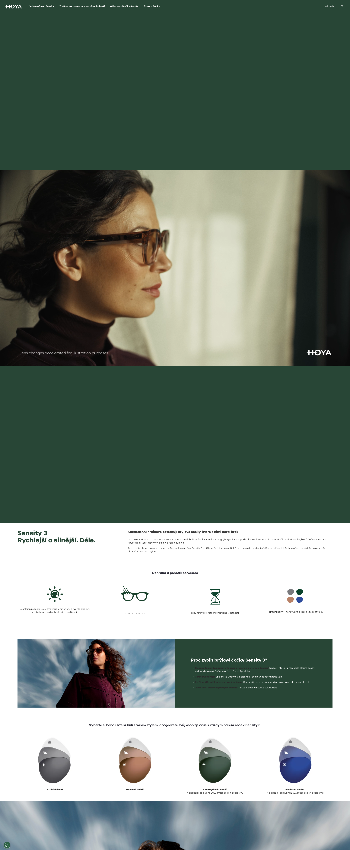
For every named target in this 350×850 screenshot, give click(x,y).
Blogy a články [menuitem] (152, 6)
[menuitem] (344, 6)
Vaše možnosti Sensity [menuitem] (42, 6)
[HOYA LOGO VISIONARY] (13, 6)
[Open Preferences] (7, 845)
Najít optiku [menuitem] (329, 6)
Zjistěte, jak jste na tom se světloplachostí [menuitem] (82, 6)
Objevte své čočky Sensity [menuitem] (124, 6)
